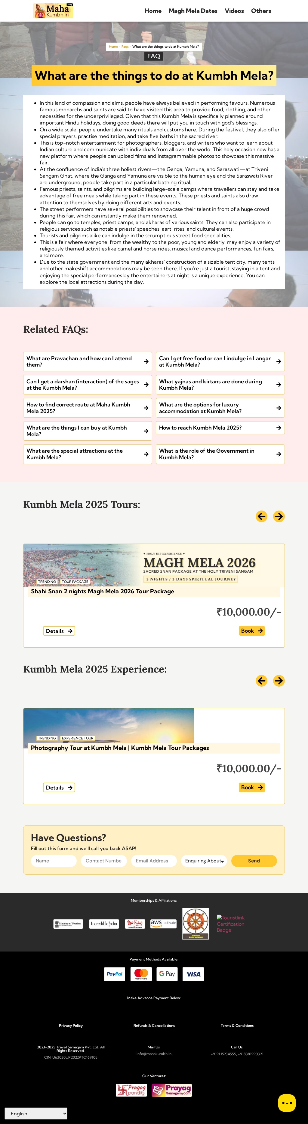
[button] (59, 631)
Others (261, 10)
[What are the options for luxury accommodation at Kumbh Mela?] (279, 408)
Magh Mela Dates (193, 10)
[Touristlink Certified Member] (236, 930)
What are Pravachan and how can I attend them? (79, 361)
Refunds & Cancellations (154, 1025)
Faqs (125, 46)
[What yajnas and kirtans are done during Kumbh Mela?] (279, 384)
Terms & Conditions (237, 1025)
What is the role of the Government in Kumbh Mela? (206, 454)
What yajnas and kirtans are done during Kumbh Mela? (210, 384)
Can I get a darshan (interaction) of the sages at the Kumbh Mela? (82, 384)
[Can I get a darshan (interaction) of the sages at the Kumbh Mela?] (146, 384)
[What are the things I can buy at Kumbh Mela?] (146, 431)
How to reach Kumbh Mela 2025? (200, 427)
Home (153, 10)
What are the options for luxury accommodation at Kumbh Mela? (200, 408)
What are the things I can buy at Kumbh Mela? (76, 431)
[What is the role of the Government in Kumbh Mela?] (279, 454)
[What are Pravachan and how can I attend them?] (146, 361)
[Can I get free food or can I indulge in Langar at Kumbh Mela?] (279, 361)
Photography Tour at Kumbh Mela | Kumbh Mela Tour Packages (120, 747)
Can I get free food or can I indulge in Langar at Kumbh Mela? (215, 361)
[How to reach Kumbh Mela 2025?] (279, 427)
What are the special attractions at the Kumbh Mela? (74, 454)
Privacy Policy (71, 1025)
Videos (234, 10)
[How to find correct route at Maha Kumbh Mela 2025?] (146, 408)
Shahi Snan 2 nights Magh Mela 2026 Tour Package (102, 591)
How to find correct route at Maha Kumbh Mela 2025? (78, 408)
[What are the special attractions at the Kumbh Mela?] (146, 454)
